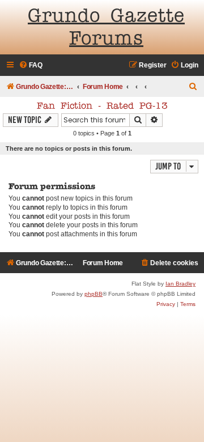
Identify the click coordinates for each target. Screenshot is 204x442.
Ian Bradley (180, 283)
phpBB (93, 294)
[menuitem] (30, 65)
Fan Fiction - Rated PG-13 (102, 106)
